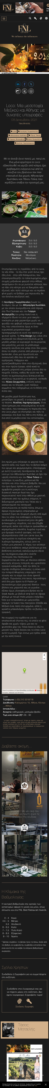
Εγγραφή (29, 1006)
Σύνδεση (20, 1006)
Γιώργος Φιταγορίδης (16, 139)
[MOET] (24, 1049)
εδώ (36, 1085)
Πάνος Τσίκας (35, 135)
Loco (14, 131)
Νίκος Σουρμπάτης (34, 139)
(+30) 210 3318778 (24, 699)
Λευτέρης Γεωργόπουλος (29, 131)
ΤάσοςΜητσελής (26, 1027)
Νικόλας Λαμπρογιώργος (25, 143)
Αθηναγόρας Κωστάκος (18, 135)
